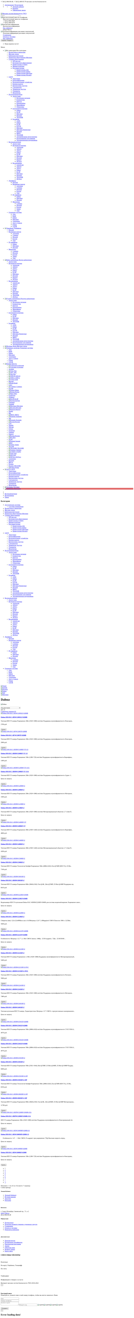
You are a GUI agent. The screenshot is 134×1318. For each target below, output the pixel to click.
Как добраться (7, 28)
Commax (19, 188)
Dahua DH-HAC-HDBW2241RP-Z (12, 989)
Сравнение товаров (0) (8, 711)
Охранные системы (15, 212)
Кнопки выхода (18, 84)
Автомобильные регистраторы (26, 137)
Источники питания (23, 98)
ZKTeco (19, 161)
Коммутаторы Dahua (23, 71)
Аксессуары (17, 96)
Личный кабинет (18, 7)
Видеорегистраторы (19, 145)
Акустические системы (12, 505)
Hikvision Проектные (23, 130)
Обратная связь (10, 1247)
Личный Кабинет (10, 1195)
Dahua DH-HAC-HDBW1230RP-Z (12, 808)
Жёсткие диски (14, 54)
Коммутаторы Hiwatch (23, 75)
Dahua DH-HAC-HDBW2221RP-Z (12, 953)
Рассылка (8, 1200)
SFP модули (16, 61)
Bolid (14, 216)
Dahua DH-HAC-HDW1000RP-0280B (13, 1152)
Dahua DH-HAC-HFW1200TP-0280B (13, 735)
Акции (7, 1246)
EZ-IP (18, 112)
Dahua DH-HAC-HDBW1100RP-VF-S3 (14, 753)
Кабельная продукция (16, 56)
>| (5, 1182)
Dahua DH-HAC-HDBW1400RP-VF (13, 826)
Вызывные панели (19, 184)
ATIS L (18, 151)
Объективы (20, 107)
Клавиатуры (20, 100)
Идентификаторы (18, 80)
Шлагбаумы (17, 93)
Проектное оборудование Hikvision (20, 57)
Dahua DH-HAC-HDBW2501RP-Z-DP (14, 1080)
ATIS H (18, 149)
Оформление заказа (19, 10)
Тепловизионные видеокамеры (26, 140)
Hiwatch (19, 115)
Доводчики (16, 78)
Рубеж (15, 225)
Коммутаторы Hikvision (24, 73)
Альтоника (16, 221)
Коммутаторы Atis (22, 70)
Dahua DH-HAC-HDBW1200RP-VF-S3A (15, 771)
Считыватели (17, 87)
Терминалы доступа (19, 89)
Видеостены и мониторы (17, 52)
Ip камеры (16, 119)
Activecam (19, 147)
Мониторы (16, 202)
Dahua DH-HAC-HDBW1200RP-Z (12, 790)
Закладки (8, 1199)
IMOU (18, 133)
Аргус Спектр (17, 223)
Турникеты (16, 91)
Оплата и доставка (9, 37)
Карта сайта (9, 1251)
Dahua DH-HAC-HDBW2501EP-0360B (14, 1043)
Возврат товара (10, 1249)
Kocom (18, 191)
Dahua (18, 110)
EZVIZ (18, 126)
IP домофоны (17, 195)
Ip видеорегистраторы (20, 108)
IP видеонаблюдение (15, 94)
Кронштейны (20, 103)
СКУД (11, 77)
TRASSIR (19, 117)
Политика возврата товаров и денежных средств (21, 1224)
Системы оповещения (16, 506)
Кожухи (19, 101)
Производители (10, 1240)
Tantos (18, 209)
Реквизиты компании (12, 1229)
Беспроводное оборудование (22, 63)
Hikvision (19, 114)
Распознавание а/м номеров (25, 138)
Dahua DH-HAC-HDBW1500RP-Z (12, 862)
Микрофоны (20, 105)
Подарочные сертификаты (13, 1242)
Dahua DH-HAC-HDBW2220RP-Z (12, 916)
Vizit (17, 193)
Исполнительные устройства (22, 82)
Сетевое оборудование (16, 59)
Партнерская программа (13, 1244)
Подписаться (9, 1222)
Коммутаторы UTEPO (20, 64)
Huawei (18, 159)
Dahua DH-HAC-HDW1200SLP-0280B (14, 717)
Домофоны (12, 181)
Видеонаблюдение (15, 142)
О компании (7, 35)
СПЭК (15, 226)
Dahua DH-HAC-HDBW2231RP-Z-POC (14, 971)
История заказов (10, 1197)
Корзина (15, 8)
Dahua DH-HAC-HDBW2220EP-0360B (14, 898)
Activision (19, 186)
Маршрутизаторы (18, 66)
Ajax (14, 214)
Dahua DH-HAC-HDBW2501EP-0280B (14, 1025)
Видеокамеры (17, 163)
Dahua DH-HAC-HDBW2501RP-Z (12, 1062)
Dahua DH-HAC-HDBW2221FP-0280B (14, 935)
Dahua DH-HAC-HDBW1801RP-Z (12, 880)
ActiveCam (20, 165)
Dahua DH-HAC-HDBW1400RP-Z (12, 844)
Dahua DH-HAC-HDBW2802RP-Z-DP (14, 1098)
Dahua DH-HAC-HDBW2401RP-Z (12, 1007)
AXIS (18, 121)
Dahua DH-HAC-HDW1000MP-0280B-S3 (15, 1134)
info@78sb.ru (5, 1213)
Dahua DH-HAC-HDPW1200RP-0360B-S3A (16, 1116)
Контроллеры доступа (20, 86)
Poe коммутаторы (18, 68)
